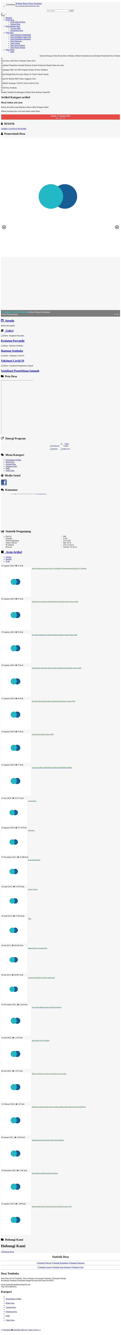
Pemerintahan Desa (13, 26)
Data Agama (15, 43)
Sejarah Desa (15, 24)
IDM (12, 52)
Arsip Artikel (13, 552)
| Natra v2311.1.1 (34, 1330)
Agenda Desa (11, 464)
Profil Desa (10, 20)
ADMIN (4, 129)
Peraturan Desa (11, 466)
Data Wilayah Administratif (20, 35)
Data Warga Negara (17, 48)
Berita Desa (10, 462)
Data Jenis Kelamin (17, 45)
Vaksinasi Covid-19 (12, 360)
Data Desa (9, 33)
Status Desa (10, 50)
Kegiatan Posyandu (12, 340)
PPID (8, 468)
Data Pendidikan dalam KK (20, 37)
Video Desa (10, 471)
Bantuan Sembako (12, 350)
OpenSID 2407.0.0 (20, 1330)
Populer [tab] (8, 559)
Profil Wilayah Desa (17, 22)
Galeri (9, 330)
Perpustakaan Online (13, 460)
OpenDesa (7, 1330)
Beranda (9, 18)
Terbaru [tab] (8, 557)
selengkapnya (41, 527)
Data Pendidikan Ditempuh (20, 39)
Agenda (9, 320)
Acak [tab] (8, 561)
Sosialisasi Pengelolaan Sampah (20, 370)
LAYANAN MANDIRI (17, 129)
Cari (71, 11)
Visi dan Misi (15, 28)
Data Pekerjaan (16, 41)
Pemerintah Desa (16, 30)
